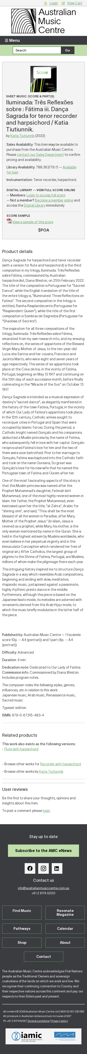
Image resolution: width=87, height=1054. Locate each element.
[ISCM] (65, 1036)
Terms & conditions (38, 1020)
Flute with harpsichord (21, 749)
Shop (22, 943)
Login (54, 3)
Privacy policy (59, 1020)
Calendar (65, 929)
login (46, 811)
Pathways (22, 929)
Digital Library (34, 205)
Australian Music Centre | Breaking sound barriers (43, 21)
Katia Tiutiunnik (22, 136)
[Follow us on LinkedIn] (57, 868)
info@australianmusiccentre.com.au (43, 888)
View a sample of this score (32, 222)
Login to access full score (46, 195)
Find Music (22, 911)
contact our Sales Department (40, 155)
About (65, 943)
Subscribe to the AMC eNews (43, 850)
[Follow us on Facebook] (30, 868)
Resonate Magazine (65, 913)
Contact (43, 957)
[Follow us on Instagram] (43, 868)
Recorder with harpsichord (60, 764)
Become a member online (54, 200)
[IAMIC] (27, 1036)
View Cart (74, 3)
